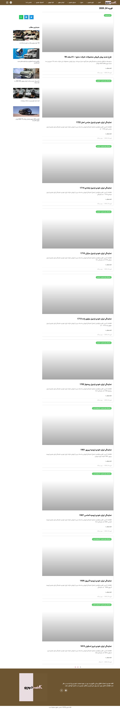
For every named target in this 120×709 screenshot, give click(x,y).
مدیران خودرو (72, 2)
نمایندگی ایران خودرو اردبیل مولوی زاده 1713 (94, 318)
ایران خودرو (91, 2)
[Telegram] (11, 2)
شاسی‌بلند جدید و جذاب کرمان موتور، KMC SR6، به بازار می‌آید (26, 82)
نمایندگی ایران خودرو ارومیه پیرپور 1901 (96, 449)
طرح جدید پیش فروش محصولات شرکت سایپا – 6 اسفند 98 (88, 57)
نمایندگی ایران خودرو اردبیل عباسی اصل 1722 (94, 122)
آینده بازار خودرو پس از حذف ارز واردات (30, 101)
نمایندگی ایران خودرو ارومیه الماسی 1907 (95, 515)
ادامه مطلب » (108, 68)
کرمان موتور (61, 2)
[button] (31, 17)
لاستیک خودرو (40, 2)
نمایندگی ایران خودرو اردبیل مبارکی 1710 (96, 253)
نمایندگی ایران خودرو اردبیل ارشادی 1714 (96, 188)
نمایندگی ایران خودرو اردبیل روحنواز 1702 (96, 384)
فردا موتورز (51, 2)
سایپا (81, 2)
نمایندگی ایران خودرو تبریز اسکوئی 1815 (96, 646)
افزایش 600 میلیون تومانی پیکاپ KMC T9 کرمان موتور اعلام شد (27, 120)
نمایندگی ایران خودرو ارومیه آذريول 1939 (96, 580)
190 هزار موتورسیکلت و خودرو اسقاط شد (29, 43)
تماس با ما (29, 2)
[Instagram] (7, 2)
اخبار (99, 2)
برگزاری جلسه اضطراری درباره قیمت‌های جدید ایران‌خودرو (28, 62)
